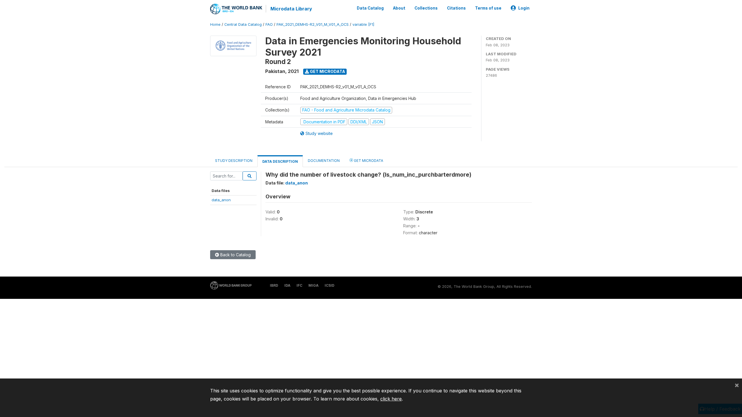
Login (524, 8)
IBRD (274, 285)
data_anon (221, 199)
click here (391, 399)
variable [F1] (363, 24)
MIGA (313, 285)
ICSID (329, 285)
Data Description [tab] (280, 161)
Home (215, 24)
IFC (299, 285)
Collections (426, 8)
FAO (269, 24)
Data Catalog (370, 8)
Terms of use (488, 8)
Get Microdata (327, 71)
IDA (287, 285)
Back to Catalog (235, 254)
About (399, 8)
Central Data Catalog (243, 24)
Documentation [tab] (324, 160)
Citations (456, 8)
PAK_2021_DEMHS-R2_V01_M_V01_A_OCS (313, 24)
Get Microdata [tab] (368, 160)
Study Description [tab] (233, 160)
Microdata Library (291, 9)
